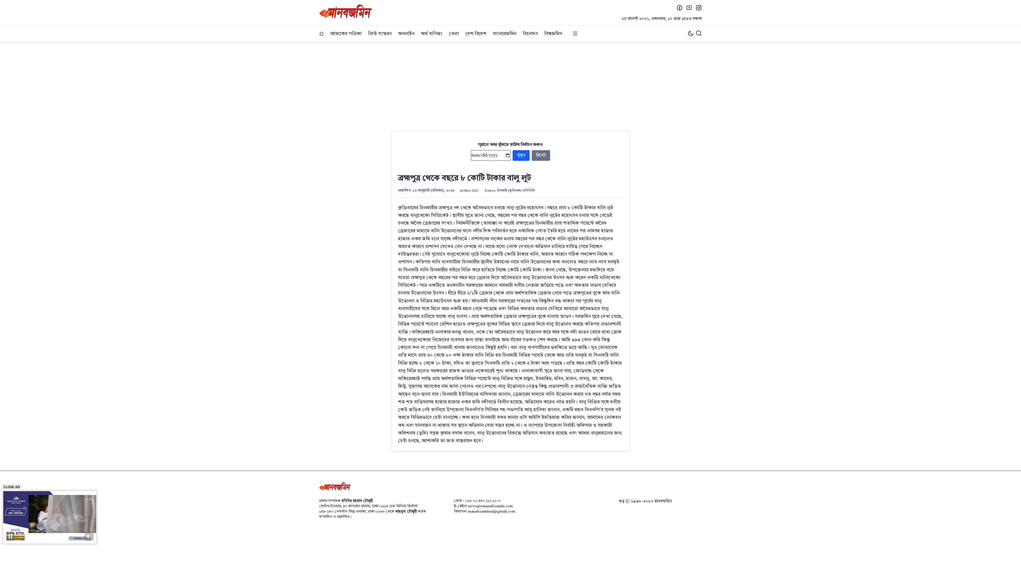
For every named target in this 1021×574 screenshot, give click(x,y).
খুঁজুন (521, 155)
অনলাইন (406, 33)
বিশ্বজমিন (553, 33)
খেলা (454, 33)
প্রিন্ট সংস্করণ (380, 33)
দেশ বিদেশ (475, 33)
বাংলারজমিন (504, 33)
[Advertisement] (510, 82)
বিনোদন (530, 33)
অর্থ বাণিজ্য (431, 33)
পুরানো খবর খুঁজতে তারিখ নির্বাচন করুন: (510, 145)
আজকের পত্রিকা (346, 33)
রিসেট (541, 155)
